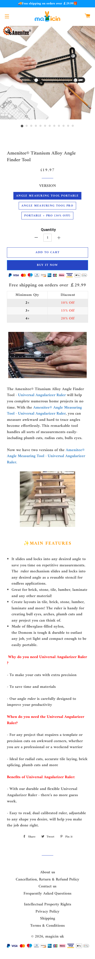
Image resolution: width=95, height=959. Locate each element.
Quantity (48, 230)
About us (47, 872)
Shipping (47, 918)
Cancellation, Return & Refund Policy (47, 879)
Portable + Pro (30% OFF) (47, 215)
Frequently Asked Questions (47, 893)
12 (73, 126)
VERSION (47, 186)
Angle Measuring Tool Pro (47, 205)
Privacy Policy (47, 911)
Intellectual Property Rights (47, 904)
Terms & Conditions (47, 925)
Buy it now (47, 265)
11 (68, 126)
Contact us (47, 886)
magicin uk (54, 936)
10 (63, 126)
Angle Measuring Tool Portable (47, 195)
